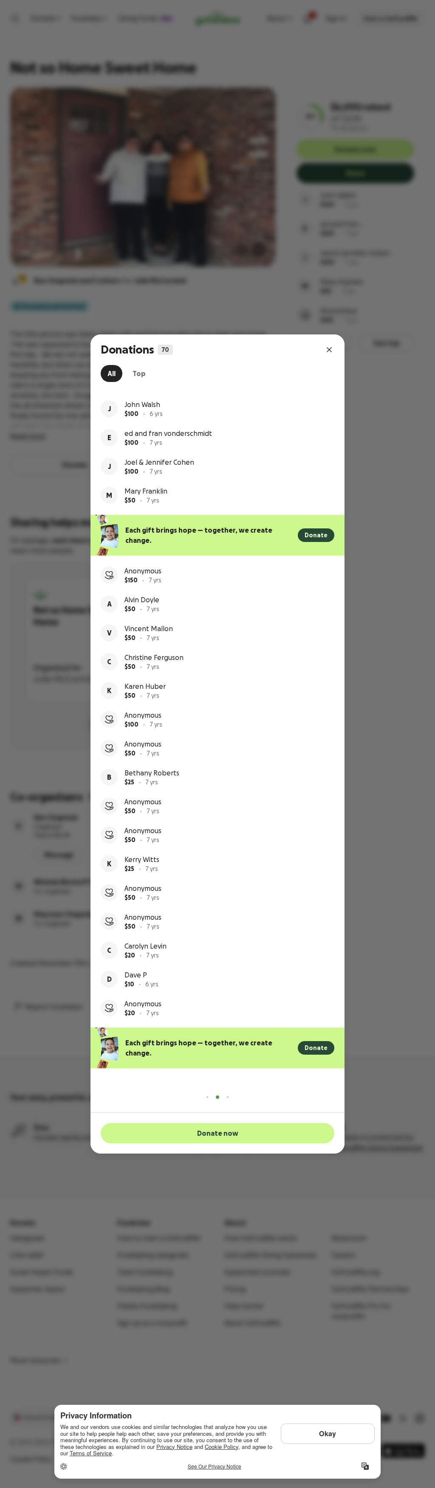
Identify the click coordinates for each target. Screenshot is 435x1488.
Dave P (135, 975)
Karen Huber (145, 686)
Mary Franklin (145, 491)
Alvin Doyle (141, 600)
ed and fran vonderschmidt (168, 433)
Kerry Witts (141, 859)
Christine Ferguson (154, 657)
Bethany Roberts (151, 773)
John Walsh (142, 404)
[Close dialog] (329, 349)
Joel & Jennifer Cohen (159, 462)
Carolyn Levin (145, 946)
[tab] (111, 373)
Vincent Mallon (148, 628)
